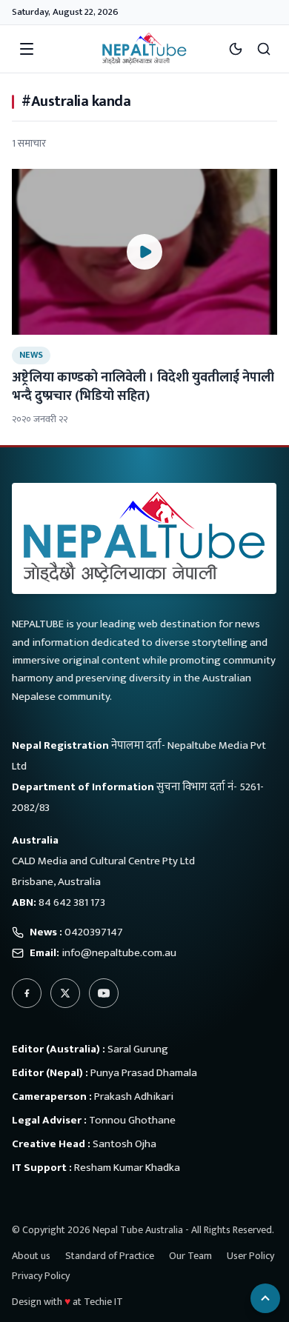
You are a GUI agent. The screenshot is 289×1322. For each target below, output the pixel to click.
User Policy (250, 1255)
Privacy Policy (41, 1275)
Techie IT (103, 1301)
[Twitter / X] (65, 993)
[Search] (263, 49)
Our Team (190, 1255)
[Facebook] (26, 993)
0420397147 (93, 932)
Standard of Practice (109, 1255)
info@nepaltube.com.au (119, 953)
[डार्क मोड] (235, 49)
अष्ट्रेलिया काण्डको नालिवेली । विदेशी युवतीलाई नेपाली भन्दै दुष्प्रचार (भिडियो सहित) (143, 387)
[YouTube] (104, 993)
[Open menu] (26, 49)
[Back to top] (265, 1298)
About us (31, 1255)
